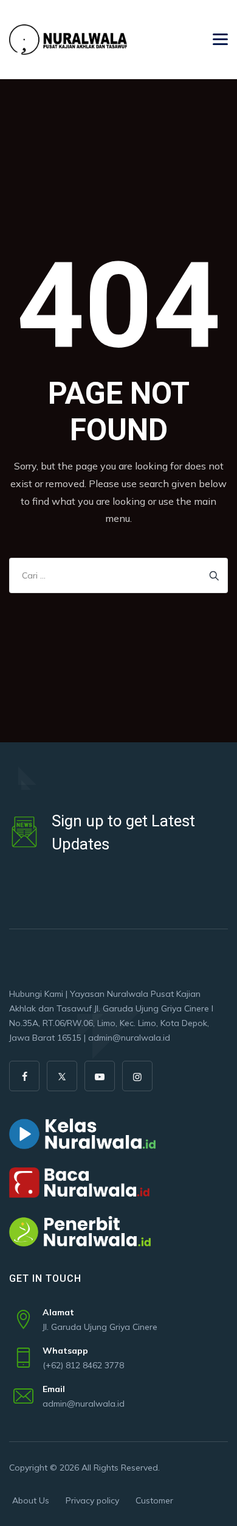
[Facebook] (24, 1076)
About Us (30, 1500)
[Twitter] (62, 1076)
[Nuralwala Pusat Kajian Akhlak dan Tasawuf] (68, 39)
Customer (154, 1500)
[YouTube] (99, 1076)
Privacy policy (92, 1500)
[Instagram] (137, 1076)
